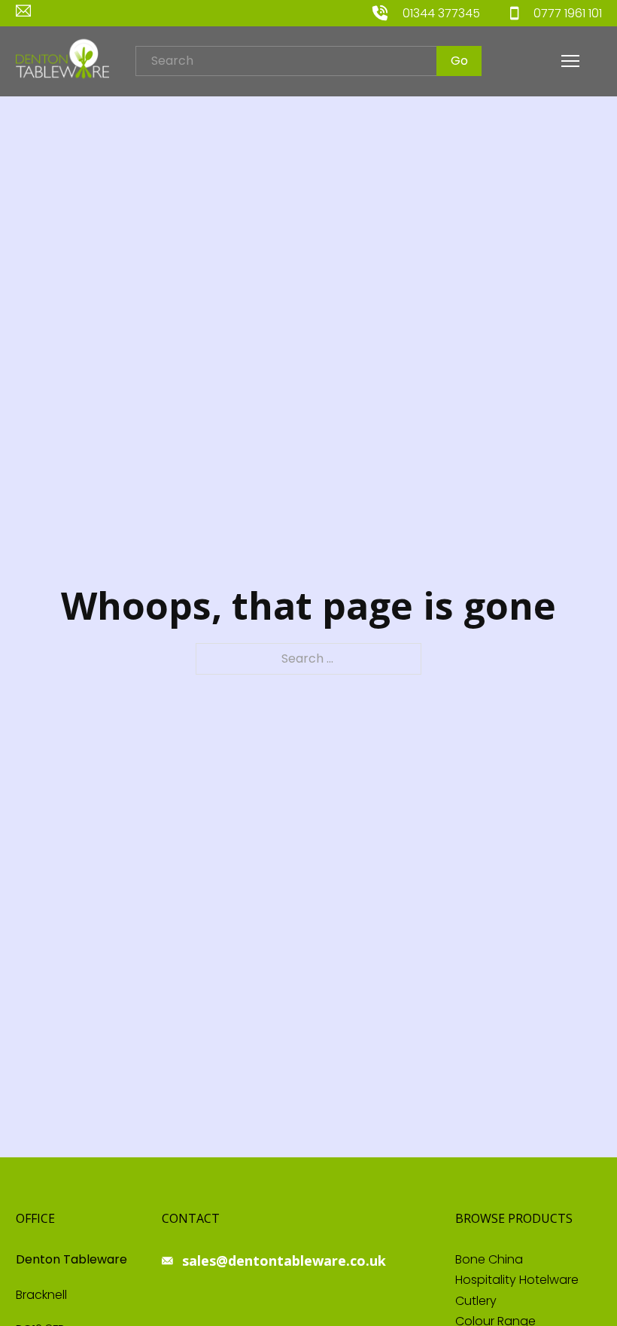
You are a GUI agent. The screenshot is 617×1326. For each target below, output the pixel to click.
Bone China (489, 1259)
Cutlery (476, 1300)
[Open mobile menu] (570, 61)
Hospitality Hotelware (517, 1279)
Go (459, 60)
